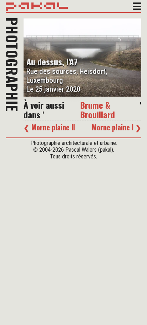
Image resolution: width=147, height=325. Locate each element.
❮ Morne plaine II (49, 127)
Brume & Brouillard (97, 109)
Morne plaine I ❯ (116, 127)
